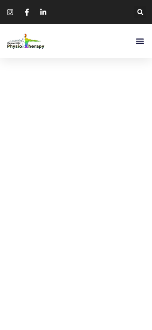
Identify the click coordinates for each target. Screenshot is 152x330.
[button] (140, 12)
